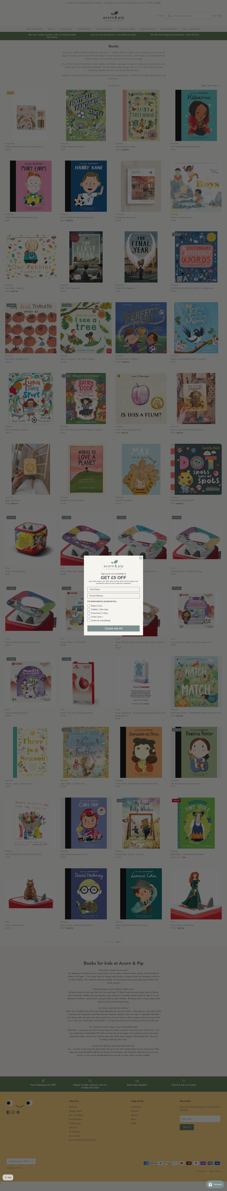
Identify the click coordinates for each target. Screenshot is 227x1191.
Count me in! (113, 628)
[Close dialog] (140, 558)
